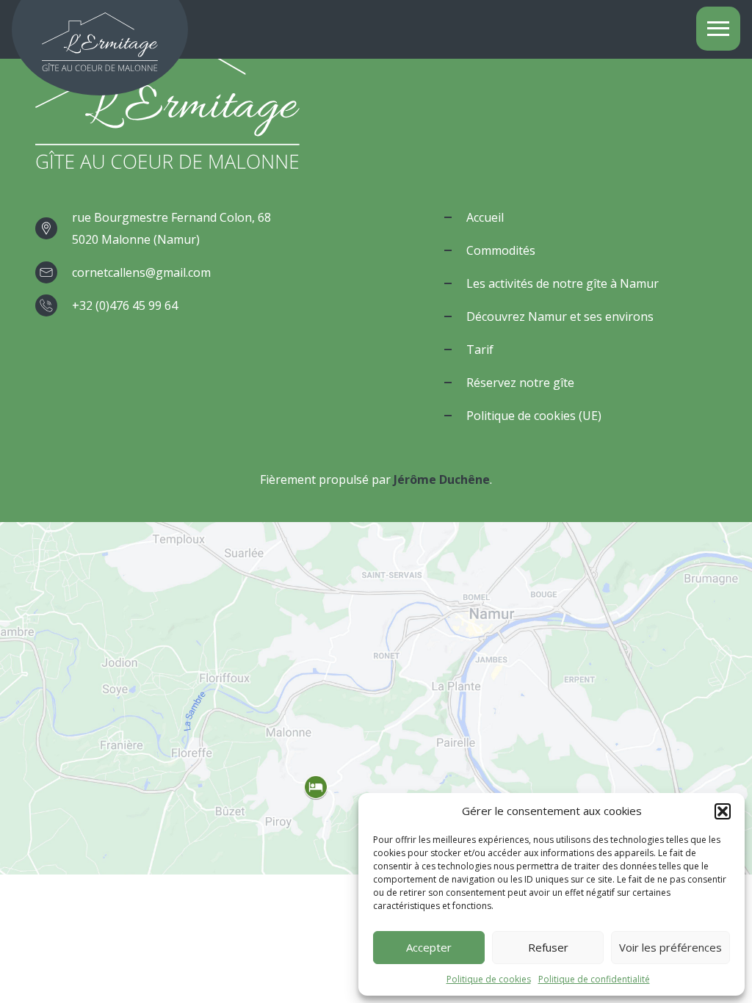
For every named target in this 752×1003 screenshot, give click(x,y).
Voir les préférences (670, 947)
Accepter (429, 947)
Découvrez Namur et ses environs (560, 316)
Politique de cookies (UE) (533, 416)
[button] (722, 811)
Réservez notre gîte (520, 382)
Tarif (480, 349)
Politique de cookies (488, 979)
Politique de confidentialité (594, 979)
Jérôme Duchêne (442, 479)
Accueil (485, 217)
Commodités (500, 250)
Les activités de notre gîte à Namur (562, 283)
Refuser (548, 947)
